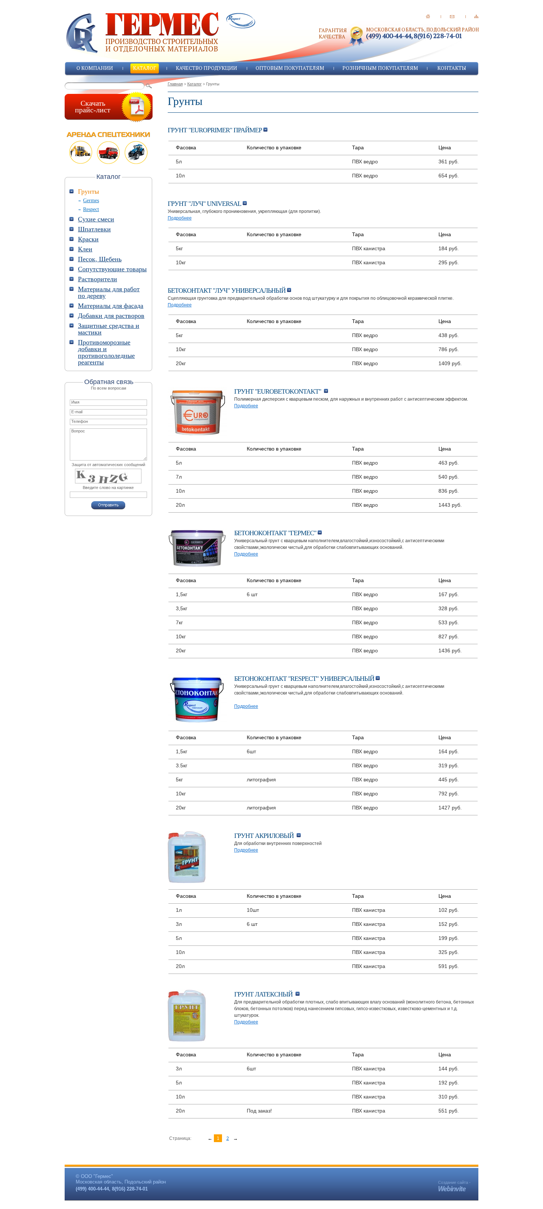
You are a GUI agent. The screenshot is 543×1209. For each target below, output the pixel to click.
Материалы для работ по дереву (109, 292)
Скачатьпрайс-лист (92, 106)
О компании (94, 67)
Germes (91, 200)
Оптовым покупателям (290, 67)
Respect (91, 209)
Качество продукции (206, 67)
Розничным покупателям (380, 67)
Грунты (88, 191)
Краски (88, 239)
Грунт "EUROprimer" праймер (215, 130)
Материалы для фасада (110, 305)
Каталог (144, 67)
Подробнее (180, 218)
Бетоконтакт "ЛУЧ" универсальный (227, 290)
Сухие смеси (96, 219)
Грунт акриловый (265, 835)
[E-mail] (452, 16)
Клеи (85, 249)
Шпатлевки (94, 229)
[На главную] (428, 16)
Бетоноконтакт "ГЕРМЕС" (276, 533)
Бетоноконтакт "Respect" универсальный (305, 678)
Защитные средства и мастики (108, 329)
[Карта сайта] (476, 16)
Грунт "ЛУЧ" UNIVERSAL (205, 203)
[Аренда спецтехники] (109, 147)
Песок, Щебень (100, 259)
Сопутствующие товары (112, 269)
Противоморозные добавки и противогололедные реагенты (106, 352)
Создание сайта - (454, 1182)
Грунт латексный (265, 994)
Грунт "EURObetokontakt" (279, 391)
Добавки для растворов (111, 315)
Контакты (451, 67)
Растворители (97, 279)
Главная (175, 84)
